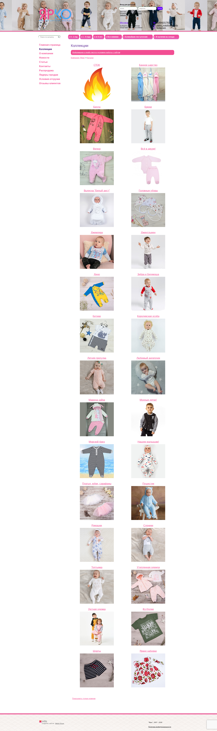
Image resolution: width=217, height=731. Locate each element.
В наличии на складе (165, 37)
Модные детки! (148, 399)
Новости (44, 57)
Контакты (44, 66)
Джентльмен (148, 232)
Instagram (161, 28)
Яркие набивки (148, 650)
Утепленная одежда (148, 567)
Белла (96, 106)
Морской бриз (97, 441)
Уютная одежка (97, 609)
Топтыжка (96, 567)
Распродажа (46, 70)
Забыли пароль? (126, 15)
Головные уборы (148, 190)
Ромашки (97, 525)
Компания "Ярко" (78, 58)
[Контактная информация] (173, 9)
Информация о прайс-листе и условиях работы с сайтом (96, 52)
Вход (160, 8)
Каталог (90, 58)
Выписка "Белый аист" (97, 190)
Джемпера (97, 232)
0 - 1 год (74, 37)
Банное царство (148, 65)
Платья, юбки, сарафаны (96, 483)
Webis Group (59, 723)
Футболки (148, 609)
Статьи (43, 62)
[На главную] (55, 15)
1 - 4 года (86, 37)
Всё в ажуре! (148, 148)
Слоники (148, 525)
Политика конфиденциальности (159, 727)
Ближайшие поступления (136, 37)
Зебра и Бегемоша (148, 274)
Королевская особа (148, 316)
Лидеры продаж (48, 75)
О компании (46, 53)
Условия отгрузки (49, 79)
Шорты (97, 650)
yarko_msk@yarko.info (167, 25)
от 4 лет (99, 37)
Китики (97, 316)
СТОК (97, 65)
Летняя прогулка (96, 358)
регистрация (137, 13)
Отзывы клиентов (50, 83)
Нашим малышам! (148, 441)
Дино (97, 274)
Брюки (148, 106)
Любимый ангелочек (148, 358)
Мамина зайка (97, 399)
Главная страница (49, 45)
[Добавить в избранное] (177, 9)
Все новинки (112, 37)
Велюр (97, 148)
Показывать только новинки (84, 699)
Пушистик (148, 483)
